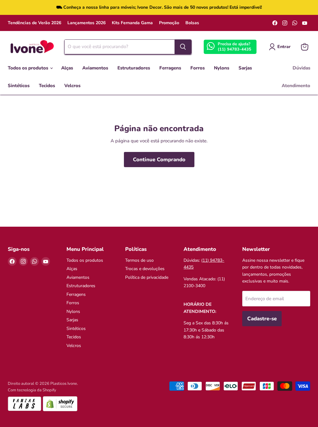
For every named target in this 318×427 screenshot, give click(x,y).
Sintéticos (19, 85)
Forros (197, 68)
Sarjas (245, 68)
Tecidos (47, 85)
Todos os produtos (28, 68)
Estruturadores (133, 68)
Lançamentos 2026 (86, 22)
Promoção (169, 22)
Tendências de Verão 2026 (34, 22)
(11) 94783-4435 (234, 49)
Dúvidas (301, 68)
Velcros (72, 85)
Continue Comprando (159, 159)
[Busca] (183, 47)
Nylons (221, 68)
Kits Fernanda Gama (132, 22)
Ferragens (170, 68)
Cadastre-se (262, 318)
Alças (67, 68)
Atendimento (296, 85)
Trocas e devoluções (145, 269)
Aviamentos (95, 68)
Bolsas (192, 22)
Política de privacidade (146, 277)
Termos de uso (139, 260)
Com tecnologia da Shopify (32, 390)
